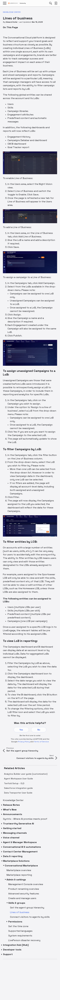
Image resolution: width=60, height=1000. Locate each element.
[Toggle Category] (2, 805)
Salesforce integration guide (18, 788)
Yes (21, 729)
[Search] (50, 3)
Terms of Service (41, 741)
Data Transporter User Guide (18, 792)
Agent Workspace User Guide (18, 778)
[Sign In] (55, 3)
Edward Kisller (12, 22)
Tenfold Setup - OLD (14, 783)
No (38, 729)
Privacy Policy (24, 741)
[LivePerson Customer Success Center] (17, 3)
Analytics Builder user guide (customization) (25, 774)
